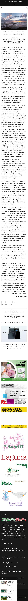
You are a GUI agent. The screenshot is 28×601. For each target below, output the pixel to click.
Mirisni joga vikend (10, 597)
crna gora (15, 302)
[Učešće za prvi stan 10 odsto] (4, 591)
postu (8, 163)
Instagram (18, 265)
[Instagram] (14, 3)
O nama (6, 1)
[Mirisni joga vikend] (4, 597)
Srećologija (12, 31)
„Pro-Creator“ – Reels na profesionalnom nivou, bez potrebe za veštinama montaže (12, 550)
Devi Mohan (4, 304)
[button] (2, 337)
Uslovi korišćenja (13, 1)
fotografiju (15, 185)
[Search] (26, 8)
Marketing (21, 1)
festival (11, 304)
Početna (5, 31)
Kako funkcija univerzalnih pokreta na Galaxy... (10, 583)
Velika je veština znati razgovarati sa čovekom (12, 572)
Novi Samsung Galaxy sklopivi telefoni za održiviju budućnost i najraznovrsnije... (14, 345)
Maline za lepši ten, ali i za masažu (9, 563)
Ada (3, 302)
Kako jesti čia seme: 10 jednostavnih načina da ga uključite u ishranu (13, 557)
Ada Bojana (8, 302)
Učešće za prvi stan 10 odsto (11, 590)
